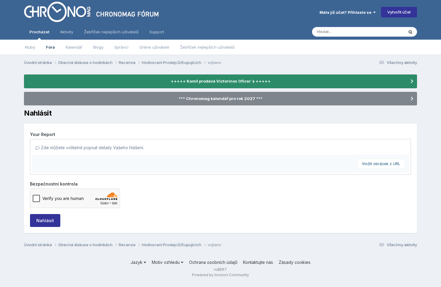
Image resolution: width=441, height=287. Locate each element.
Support (156, 31)
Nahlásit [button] (45, 220)
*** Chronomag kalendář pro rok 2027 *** (220, 98)
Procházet (39, 31)
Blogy (98, 47)
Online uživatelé (154, 47)
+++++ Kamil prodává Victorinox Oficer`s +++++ (221, 81)
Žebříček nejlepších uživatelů (207, 47)
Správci (121, 47)
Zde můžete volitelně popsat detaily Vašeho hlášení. (92, 147)
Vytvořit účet (399, 12)
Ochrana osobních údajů (213, 262)
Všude (390, 31)
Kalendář (74, 47)
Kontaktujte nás (258, 262)
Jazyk (137, 262)
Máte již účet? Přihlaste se (346, 12)
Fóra (50, 47)
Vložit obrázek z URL (381, 163)
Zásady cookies (294, 262)
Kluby (30, 47)
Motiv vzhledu (166, 262)
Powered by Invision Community (220, 275)
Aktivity (66, 31)
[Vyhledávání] (410, 32)
